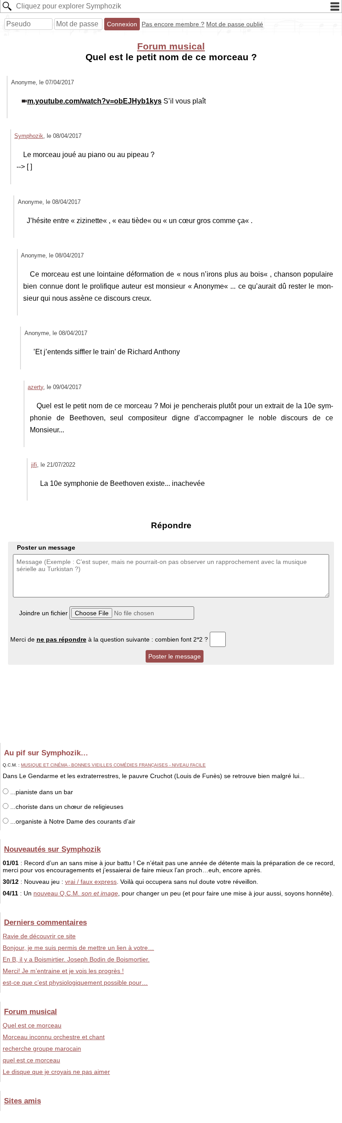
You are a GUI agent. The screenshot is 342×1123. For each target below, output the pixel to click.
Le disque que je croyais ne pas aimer (56, 1071)
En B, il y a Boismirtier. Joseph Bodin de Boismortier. (76, 959)
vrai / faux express (91, 881)
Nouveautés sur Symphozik (52, 849)
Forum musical (171, 46)
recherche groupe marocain (42, 1048)
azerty (35, 387)
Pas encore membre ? (173, 24)
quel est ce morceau (31, 1060)
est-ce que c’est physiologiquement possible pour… (75, 982)
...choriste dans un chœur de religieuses (65, 806)
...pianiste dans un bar (40, 792)
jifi (34, 464)
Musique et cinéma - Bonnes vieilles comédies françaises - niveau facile (113, 764)
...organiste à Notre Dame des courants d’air (71, 821)
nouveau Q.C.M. (75, 893)
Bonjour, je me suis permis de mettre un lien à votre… (78, 947)
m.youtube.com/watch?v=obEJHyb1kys (94, 101)
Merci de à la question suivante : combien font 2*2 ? (110, 639)
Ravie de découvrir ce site (39, 936)
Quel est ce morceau (32, 1025)
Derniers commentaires (45, 922)
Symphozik (28, 136)
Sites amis (22, 1100)
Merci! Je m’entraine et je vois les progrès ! (63, 970)
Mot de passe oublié (234, 24)
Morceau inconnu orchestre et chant (54, 1036)
